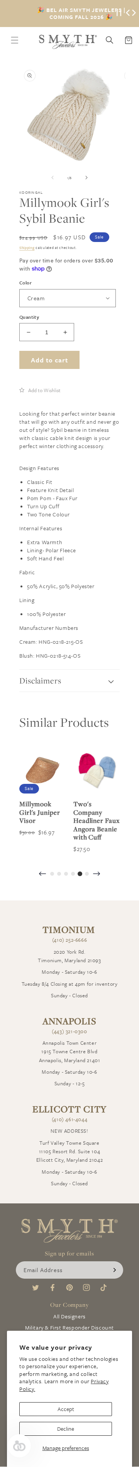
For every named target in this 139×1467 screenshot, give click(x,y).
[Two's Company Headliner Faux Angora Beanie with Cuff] (96, 770)
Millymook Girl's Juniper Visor (39, 812)
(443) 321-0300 (69, 1031)
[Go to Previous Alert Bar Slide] (128, 13)
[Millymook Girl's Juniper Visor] (42, 770)
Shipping (27, 247)
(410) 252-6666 (69, 940)
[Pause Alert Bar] (119, 13)
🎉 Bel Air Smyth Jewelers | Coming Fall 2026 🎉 (81, 13)
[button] (40, 390)
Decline (65, 1429)
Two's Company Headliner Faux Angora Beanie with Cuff (96, 820)
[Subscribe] (114, 1270)
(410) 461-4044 (69, 1119)
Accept (66, 1409)
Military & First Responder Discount (69, 1327)
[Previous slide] (42, 874)
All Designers (69, 1316)
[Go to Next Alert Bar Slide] (134, 13)
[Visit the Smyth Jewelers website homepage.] (68, 42)
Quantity (29, 316)
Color (25, 282)
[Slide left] (52, 177)
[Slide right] (86, 177)
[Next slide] (96, 874)
